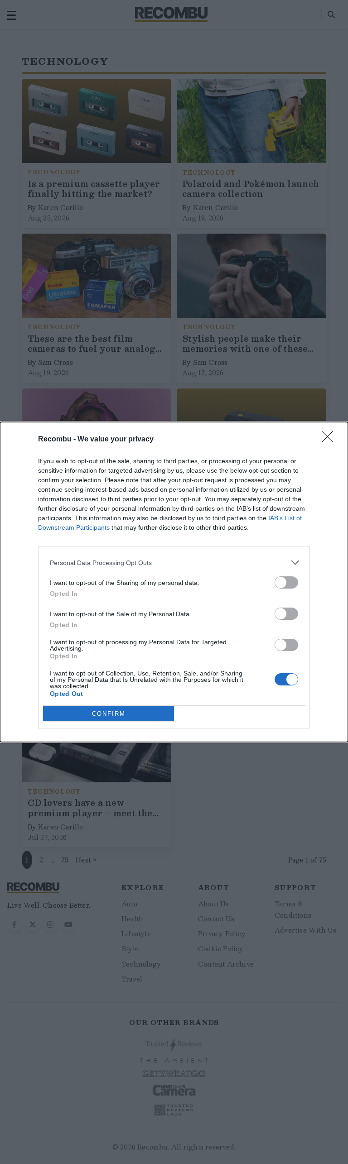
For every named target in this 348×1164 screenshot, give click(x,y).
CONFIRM (109, 713)
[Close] (330, 439)
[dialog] (174, 582)
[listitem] (174, 562)
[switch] (286, 582)
